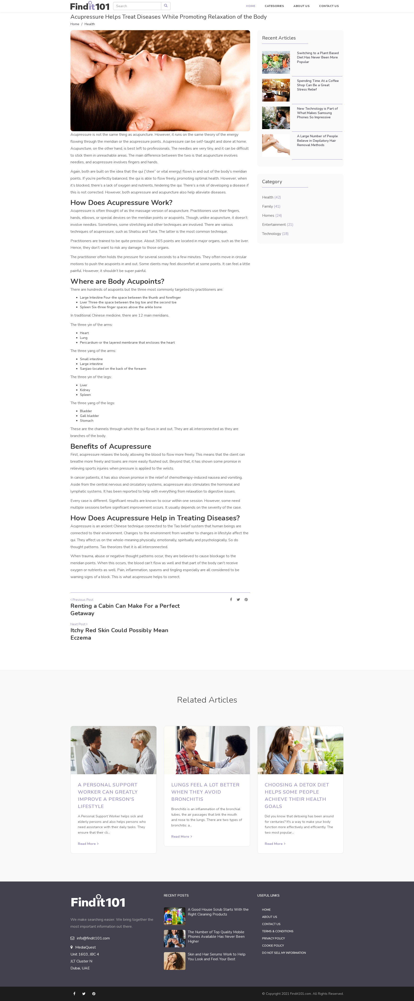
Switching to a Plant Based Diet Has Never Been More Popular (318, 57)
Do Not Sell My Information (284, 953)
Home (250, 6)
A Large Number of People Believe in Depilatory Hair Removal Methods (317, 140)
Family (271, 206)
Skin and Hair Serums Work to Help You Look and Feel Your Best (217, 956)
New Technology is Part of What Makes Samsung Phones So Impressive (317, 112)
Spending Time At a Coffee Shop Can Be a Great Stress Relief (318, 85)
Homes (272, 215)
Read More (87, 844)
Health (271, 197)
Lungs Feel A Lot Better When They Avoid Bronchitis (205, 792)
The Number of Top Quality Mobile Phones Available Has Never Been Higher (216, 937)
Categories (274, 6)
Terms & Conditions (277, 931)
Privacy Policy (273, 938)
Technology (275, 233)
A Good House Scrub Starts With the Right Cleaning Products (218, 912)
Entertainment (277, 224)
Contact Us (329, 6)
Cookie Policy (273, 946)
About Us (301, 6)
